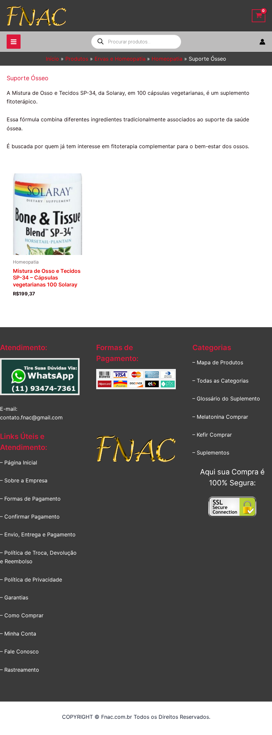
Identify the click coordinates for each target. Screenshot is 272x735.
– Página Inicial (18, 462)
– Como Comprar (21, 615)
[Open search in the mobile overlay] (136, 42)
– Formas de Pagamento (30, 498)
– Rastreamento (19, 669)
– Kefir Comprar (212, 434)
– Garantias (14, 597)
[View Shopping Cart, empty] (258, 15)
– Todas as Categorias (220, 380)
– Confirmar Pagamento (30, 516)
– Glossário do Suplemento (226, 398)
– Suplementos (210, 452)
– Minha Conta (18, 633)
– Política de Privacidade (31, 579)
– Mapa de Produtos (217, 362)
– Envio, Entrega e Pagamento (38, 534)
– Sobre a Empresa (23, 480)
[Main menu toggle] (14, 41)
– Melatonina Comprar (220, 416)
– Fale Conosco (19, 651)
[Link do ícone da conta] (262, 42)
